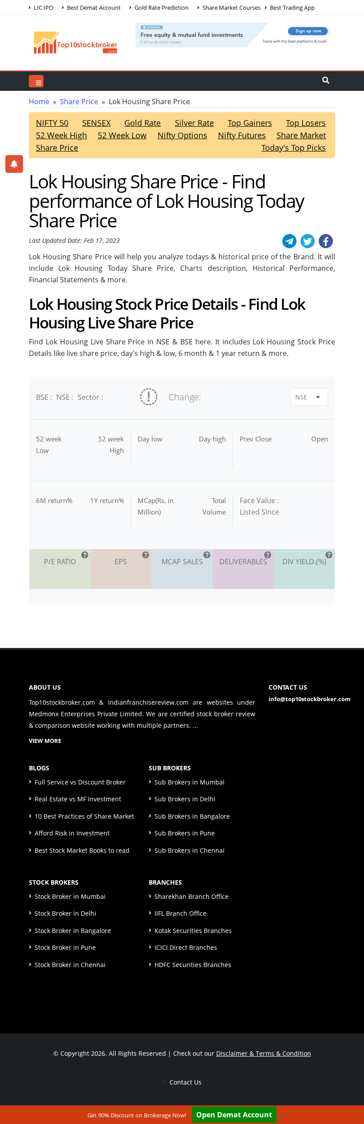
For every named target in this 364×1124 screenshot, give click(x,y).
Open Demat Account (234, 1115)
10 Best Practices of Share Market (84, 816)
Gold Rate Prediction (161, 8)
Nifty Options (182, 135)
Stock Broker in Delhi (65, 913)
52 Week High (61, 135)
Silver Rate (194, 122)
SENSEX (96, 122)
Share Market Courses (231, 8)
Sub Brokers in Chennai (189, 850)
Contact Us (185, 1082)
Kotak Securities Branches (193, 930)
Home (39, 101)
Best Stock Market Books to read (82, 850)
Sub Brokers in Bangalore (192, 816)
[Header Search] (326, 81)
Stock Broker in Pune (65, 947)
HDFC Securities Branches (192, 964)
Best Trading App (292, 8)
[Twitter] (308, 241)
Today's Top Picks (293, 147)
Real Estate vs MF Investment (78, 799)
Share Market (301, 135)
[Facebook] (326, 241)
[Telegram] (289, 241)
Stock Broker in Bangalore (73, 930)
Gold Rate (142, 122)
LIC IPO (42, 8)
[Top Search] (36, 81)
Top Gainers (250, 122)
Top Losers (306, 122)
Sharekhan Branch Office (191, 896)
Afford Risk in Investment (72, 833)
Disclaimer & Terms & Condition (263, 1053)
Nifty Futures (242, 135)
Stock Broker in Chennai (70, 964)
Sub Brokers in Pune (184, 833)
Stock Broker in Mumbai (70, 896)
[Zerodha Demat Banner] (235, 34)
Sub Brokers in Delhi (184, 799)
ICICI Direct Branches (185, 947)
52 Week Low (122, 135)
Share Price (79, 101)
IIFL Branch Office (180, 913)
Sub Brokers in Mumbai (189, 782)
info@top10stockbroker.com (310, 699)
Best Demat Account (93, 8)
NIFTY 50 (52, 122)
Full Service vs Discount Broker (80, 782)
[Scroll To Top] (348, 1089)
